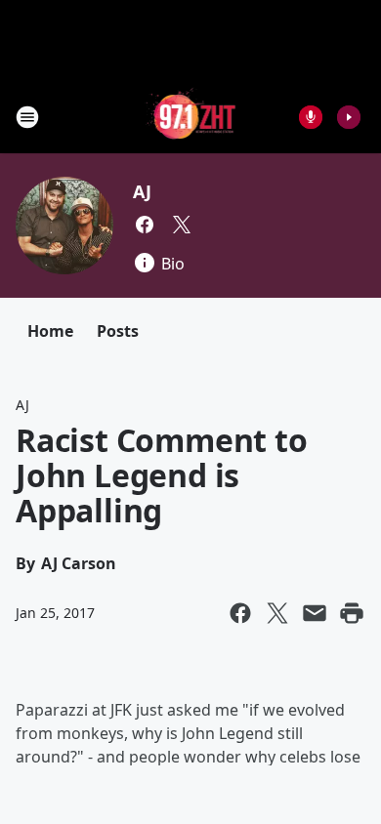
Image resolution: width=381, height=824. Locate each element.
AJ (142, 191)
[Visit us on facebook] (144, 224)
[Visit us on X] (181, 224)
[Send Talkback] (310, 117)
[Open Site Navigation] (27, 117)
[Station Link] (191, 116)
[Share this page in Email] (314, 613)
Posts (118, 331)
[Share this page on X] (277, 613)
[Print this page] (351, 613)
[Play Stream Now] (348, 117)
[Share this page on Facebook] (240, 613)
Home (50, 331)
